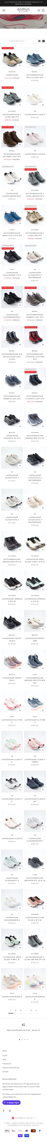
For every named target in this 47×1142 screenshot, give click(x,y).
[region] (23, 1029)
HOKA (12, 269)
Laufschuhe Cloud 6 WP (35, 800)
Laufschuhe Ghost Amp (35, 639)
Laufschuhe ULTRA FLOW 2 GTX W (35, 919)
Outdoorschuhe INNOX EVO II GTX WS (12, 234)
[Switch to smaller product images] (43, 41)
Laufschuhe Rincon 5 (35, 998)
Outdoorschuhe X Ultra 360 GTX (12, 116)
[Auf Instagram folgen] (10, 1111)
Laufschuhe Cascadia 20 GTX (12, 437)
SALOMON (12, 111)
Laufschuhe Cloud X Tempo (34, 761)
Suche (4, 1055)
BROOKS (12, 432)
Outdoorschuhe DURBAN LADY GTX (12, 397)
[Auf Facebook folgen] (3, 1111)
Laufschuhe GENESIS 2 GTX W (12, 600)
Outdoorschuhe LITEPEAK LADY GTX (35, 397)
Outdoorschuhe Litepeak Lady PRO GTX (35, 356)
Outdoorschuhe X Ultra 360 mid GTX (35, 195)
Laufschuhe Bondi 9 (12, 997)
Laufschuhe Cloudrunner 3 (12, 919)
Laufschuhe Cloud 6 (35, 114)
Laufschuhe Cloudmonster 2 (11, 316)
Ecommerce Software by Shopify (23, 1125)
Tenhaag (12, 72)
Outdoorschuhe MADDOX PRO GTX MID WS (35, 680)
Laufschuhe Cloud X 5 (12, 761)
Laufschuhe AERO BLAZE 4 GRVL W (12, 958)
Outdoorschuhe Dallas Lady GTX (35, 76)
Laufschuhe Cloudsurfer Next (12, 195)
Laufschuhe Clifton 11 (12, 721)
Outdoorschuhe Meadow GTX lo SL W (35, 879)
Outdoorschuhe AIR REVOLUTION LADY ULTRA (12, 356)
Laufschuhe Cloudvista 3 (12, 476)
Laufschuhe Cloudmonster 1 (35, 840)
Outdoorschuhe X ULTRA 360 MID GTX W (35, 958)
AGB (4, 1059)
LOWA (12, 230)
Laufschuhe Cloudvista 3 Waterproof (35, 477)
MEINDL (35, 72)
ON (35, 111)
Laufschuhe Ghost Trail (12, 679)
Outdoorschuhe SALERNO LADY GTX (12, 155)
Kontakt (5, 1072)
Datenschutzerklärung (10, 1068)
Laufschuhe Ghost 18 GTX (12, 639)
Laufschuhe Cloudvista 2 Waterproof (35, 275)
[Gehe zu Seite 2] (36, 1010)
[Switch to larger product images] (39, 41)
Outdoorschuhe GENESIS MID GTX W (35, 437)
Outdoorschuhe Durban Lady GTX (35, 316)
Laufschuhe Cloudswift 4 (12, 879)
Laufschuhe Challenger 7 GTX (12, 274)
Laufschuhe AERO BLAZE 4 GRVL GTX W (35, 560)
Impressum (6, 1063)
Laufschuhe (12, 75)
